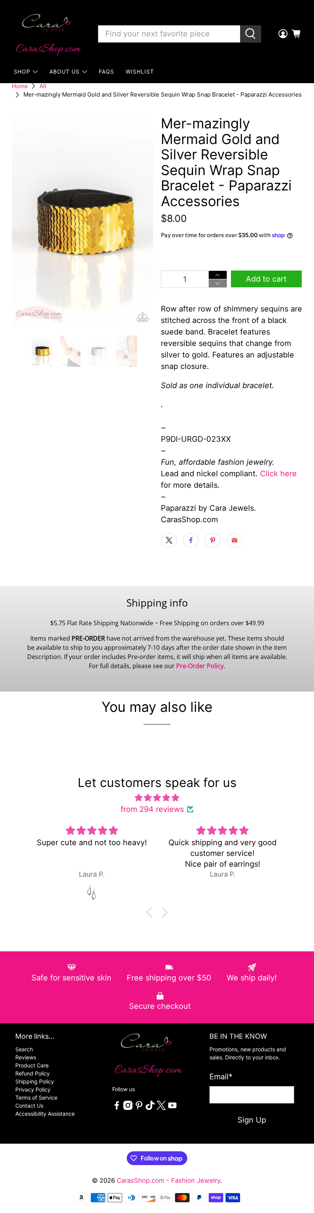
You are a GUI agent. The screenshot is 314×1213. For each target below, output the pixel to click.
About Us (64, 71)
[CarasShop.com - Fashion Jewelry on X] (161, 1108)
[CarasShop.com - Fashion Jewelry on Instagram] (127, 1108)
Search (24, 1049)
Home (20, 86)
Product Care (32, 1065)
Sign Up (251, 1119)
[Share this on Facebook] (191, 540)
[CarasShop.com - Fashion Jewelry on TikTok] (150, 1108)
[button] (151, 912)
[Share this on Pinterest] (212, 540)
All (42, 86)
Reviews (25, 1057)
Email (220, 1076)
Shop (22, 71)
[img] (157, 797)
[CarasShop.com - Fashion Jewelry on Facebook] (116, 1108)
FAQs (106, 71)
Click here (278, 473)
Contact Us (29, 1105)
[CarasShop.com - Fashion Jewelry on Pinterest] (139, 1108)
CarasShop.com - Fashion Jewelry (168, 1180)
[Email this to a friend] (234, 540)
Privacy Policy (33, 1089)
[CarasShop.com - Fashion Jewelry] (48, 33)
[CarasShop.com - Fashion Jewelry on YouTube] (172, 1108)
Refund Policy (32, 1073)
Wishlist (140, 71)
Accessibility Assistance (45, 1113)
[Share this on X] (169, 540)
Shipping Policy (34, 1081)
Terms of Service (36, 1097)
